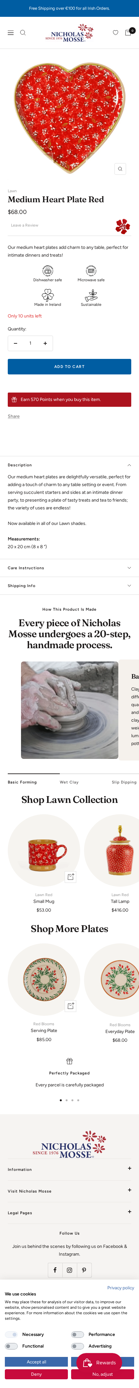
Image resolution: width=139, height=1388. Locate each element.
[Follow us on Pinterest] (84, 1270)
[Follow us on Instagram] (69, 1270)
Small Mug (43, 898)
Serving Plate (44, 1027)
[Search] (23, 33)
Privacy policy (120, 1287)
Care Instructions (26, 568)
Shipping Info (22, 585)
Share (14, 416)
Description (20, 465)
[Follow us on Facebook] (55, 1270)
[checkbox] (11, 1334)
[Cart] (128, 33)
